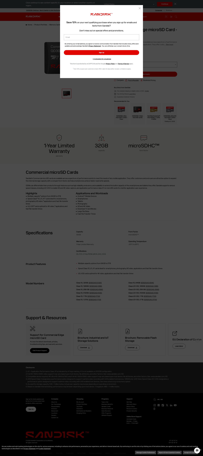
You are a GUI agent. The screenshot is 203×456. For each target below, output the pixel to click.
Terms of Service (123, 64)
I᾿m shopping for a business (102, 59)
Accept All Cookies (190, 452)
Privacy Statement (29, 449)
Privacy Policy (110, 64)
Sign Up (101, 52)
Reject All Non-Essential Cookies (169, 452)
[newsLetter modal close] (139, 8)
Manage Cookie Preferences (145, 452)
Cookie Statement (45, 449)
